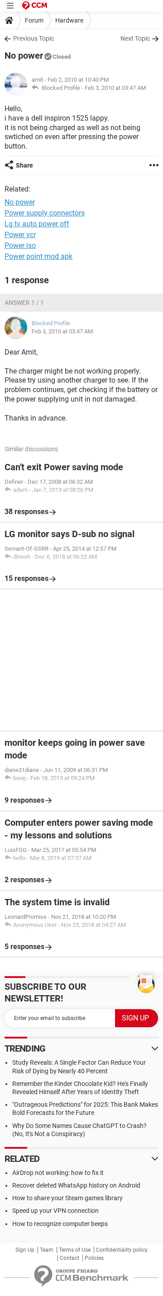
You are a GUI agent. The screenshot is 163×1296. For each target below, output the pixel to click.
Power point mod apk (38, 256)
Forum (34, 20)
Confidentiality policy (122, 1250)
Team (46, 1250)
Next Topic (135, 38)
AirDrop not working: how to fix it (58, 1172)
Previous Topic (33, 38)
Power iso (20, 245)
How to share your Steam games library (67, 1198)
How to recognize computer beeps (60, 1223)
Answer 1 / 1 (24, 302)
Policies (94, 1258)
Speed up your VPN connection (55, 1210)
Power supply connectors (45, 213)
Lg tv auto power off (37, 224)
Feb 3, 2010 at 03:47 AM (115, 87)
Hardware (69, 20)
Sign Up (24, 1250)
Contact (69, 1258)
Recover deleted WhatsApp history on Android (76, 1185)
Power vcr (20, 234)
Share (24, 165)
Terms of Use (75, 1250)
